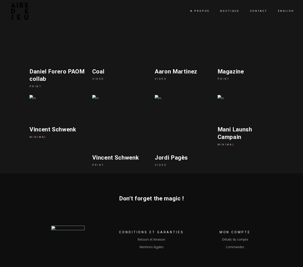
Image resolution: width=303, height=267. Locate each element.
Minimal (38, 137)
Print (36, 86)
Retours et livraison (151, 239)
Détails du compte (235, 239)
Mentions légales (151, 247)
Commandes (235, 247)
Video (98, 78)
